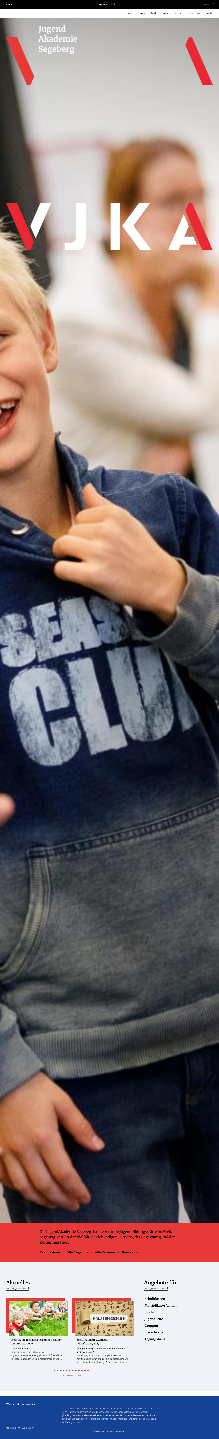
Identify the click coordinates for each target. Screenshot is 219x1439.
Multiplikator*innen (160, 1306)
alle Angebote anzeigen (154, 1288)
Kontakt (208, 13)
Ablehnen (26, 1428)
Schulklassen (154, 1299)
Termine (167, 13)
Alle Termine (105, 1252)
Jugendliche (153, 1319)
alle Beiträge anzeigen (16, 1288)
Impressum (120, 1431)
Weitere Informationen (104, 1431)
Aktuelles (154, 13)
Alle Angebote (78, 1252)
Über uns (141, 13)
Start (130, 13)
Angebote (179, 13)
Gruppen (151, 1326)
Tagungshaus (194, 13)
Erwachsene (153, 1332)
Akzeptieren (11, 1428)
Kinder (149, 1312)
